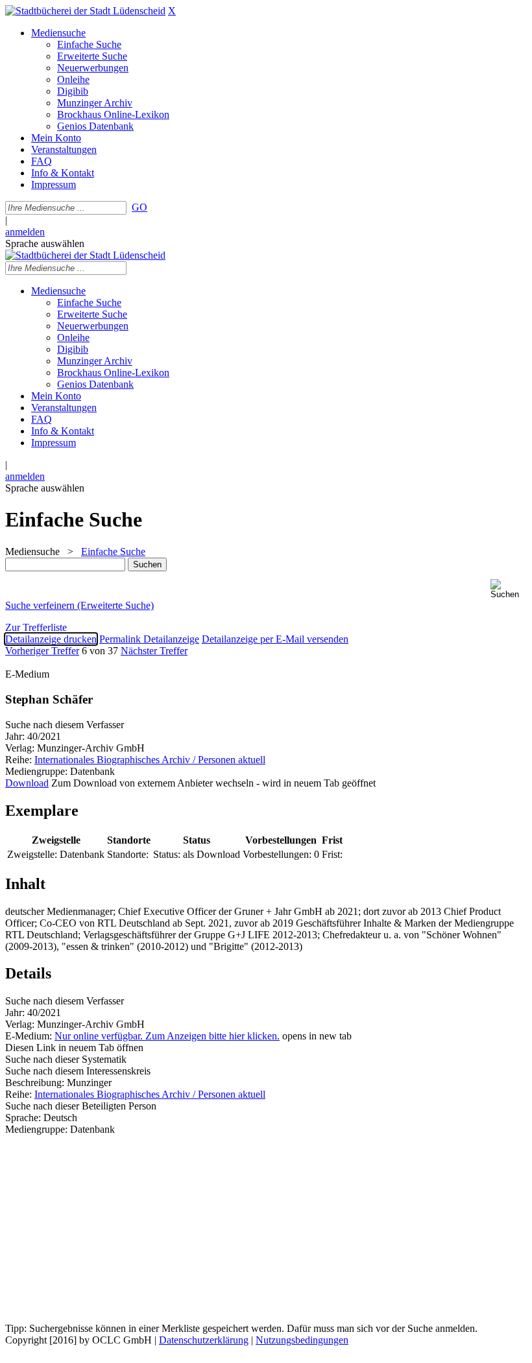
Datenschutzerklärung (203, 1339)
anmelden (25, 231)
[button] (508, 589)
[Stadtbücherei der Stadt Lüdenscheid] (85, 10)
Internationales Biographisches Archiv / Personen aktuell (149, 759)
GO (139, 207)
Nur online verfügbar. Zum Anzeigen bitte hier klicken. (167, 1035)
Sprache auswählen (44, 243)
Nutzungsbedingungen (302, 1339)
